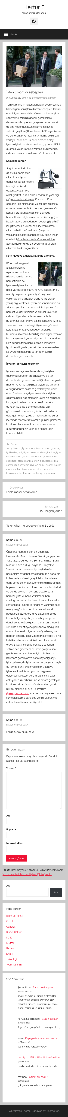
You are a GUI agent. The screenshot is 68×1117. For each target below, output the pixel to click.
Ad (8, 815)
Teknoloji (11, 959)
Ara (8, 885)
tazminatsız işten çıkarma (41, 473)
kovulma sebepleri (16, 473)
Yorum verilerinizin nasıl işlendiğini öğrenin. (27, 874)
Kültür (9, 937)
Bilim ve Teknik (14, 915)
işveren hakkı (37, 465)
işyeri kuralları (13, 469)
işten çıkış (39, 460)
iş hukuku (16, 448)
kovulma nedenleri (43, 469)
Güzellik (10, 926)
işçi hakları (11, 452)
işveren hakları (53, 465)
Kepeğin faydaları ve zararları (42, 1038)
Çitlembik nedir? (38, 1076)
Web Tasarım (14, 964)
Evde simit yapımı (43, 987)
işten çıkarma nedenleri (28, 456)
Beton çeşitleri (50, 1018)
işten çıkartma (25, 460)
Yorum (11, 768)
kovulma (27, 469)
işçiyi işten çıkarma (29, 452)
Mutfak (10, 942)
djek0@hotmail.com (17, 693)
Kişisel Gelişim (14, 932)
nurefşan (23, 1057)
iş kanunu (27, 448)
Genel (14, 444)
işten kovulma (21, 465)
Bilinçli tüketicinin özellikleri (45, 1057)
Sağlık (9, 953)
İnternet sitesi (14, 843)
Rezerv (10, 948)
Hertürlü (34, 7)
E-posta (11, 829)
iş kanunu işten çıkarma (46, 448)
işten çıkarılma (47, 452)
